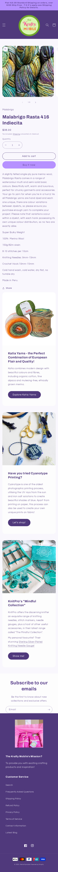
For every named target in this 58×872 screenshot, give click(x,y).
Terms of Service (14, 819)
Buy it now (29, 165)
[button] (3, 25)
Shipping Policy (13, 798)
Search (9, 785)
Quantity (6, 139)
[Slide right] (35, 102)
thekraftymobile (25, 864)
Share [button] (9, 288)
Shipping (16, 134)
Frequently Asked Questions (20, 792)
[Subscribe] (48, 709)
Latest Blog (11, 832)
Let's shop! (19, 522)
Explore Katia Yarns (24, 394)
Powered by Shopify (37, 864)
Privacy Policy (12, 812)
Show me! (18, 656)
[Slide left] (22, 102)
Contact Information (16, 826)
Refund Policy (12, 805)
